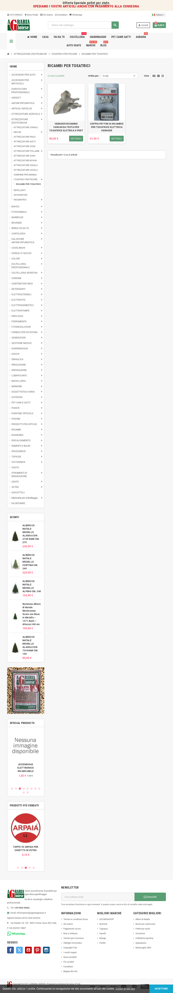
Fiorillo (102, 943)
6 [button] (31, 789)
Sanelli (102, 933)
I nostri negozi (70, 952)
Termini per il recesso (73, 938)
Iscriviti (152, 897)
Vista (146, 76)
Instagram (46, 950)
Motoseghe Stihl (143, 947)
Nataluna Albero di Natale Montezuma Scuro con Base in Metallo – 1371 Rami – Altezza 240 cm (31, 614)
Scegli (105, 76)
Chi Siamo (48, 15)
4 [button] (24, 789)
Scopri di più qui (125, 988)
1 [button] (12, 789)
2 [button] (16, 789)
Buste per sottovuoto (145, 924)
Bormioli (103, 924)
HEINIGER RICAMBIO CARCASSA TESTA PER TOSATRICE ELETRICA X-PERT (66, 127)
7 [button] (35, 789)
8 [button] (39, 789)
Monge (102, 938)
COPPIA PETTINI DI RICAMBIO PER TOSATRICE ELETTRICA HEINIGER (106, 127)
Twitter (19, 950)
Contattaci (62, 15)
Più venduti (68, 962)
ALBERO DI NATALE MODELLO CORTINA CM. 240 (30, 562)
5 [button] (28, 789)
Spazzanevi (140, 943)
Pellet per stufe (142, 928)
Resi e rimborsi (70, 933)
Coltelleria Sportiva (144, 938)
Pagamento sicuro (72, 928)
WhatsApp (75, 15)
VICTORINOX (14, 15)
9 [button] (24, 792)
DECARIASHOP (106, 919)
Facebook (10, 950)
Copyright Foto (70, 947)
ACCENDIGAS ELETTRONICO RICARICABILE (25, 767)
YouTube (28, 950)
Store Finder (31, 15)
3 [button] (20, 789)
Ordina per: (93, 76)
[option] (26, 753)
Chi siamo (68, 924)
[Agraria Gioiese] (18, 25)
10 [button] (28, 792)
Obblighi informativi (72, 943)
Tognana (103, 928)
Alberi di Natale (142, 919)
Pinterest (37, 950)
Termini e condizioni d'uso (75, 919)
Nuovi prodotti (70, 957)
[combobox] (83, 25)
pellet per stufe (98, 3)
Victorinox (140, 933)
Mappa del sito (70, 971)
